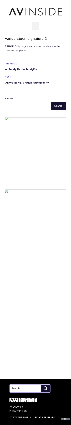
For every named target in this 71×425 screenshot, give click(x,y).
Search (9, 98)
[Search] (45, 388)
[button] (35, 26)
